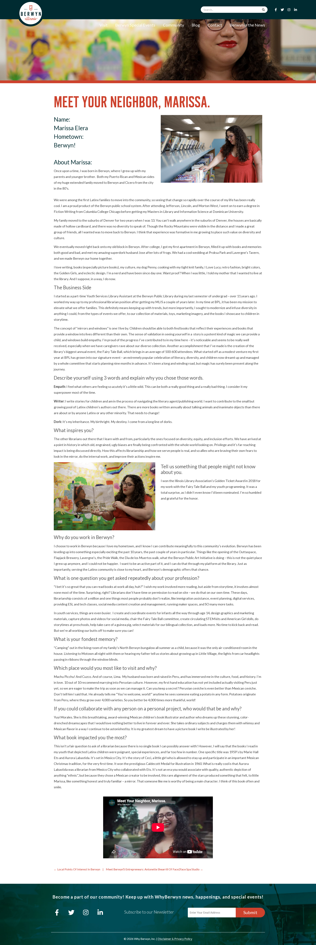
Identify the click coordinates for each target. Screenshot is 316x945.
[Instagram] (289, 9)
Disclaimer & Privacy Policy (175, 938)
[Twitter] (282, 9)
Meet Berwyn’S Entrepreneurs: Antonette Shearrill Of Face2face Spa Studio (153, 869)
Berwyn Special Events (135, 24)
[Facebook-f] (275, 9)
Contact (215, 24)
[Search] (263, 9)
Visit (103, 24)
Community (173, 24)
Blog (196, 24)
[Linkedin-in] (295, 9)
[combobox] (234, 9)
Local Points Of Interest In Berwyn (78, 869)
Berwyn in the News (247, 24)
